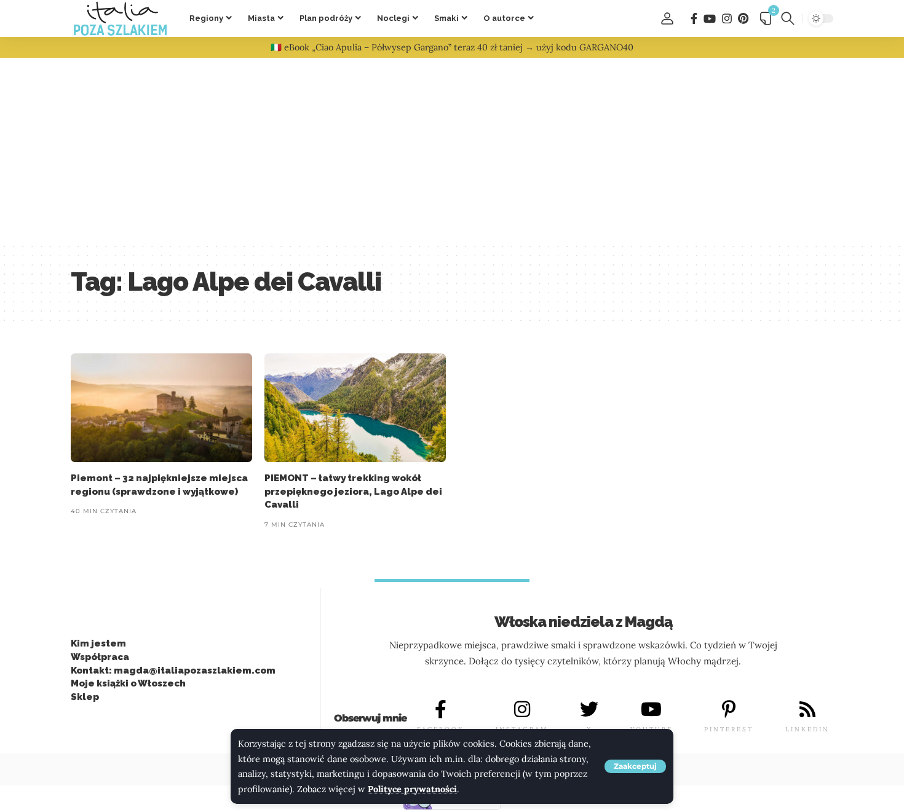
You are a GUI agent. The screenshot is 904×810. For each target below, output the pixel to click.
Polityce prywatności (412, 789)
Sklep (85, 696)
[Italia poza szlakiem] (120, 18)
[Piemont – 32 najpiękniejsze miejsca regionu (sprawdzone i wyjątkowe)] (161, 407)
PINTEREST (728, 729)
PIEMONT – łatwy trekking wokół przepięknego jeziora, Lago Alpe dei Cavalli (353, 492)
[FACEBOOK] (440, 709)
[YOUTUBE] (651, 709)
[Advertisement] (452, 150)
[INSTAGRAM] (522, 709)
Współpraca (100, 657)
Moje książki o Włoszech (128, 683)
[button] (635, 766)
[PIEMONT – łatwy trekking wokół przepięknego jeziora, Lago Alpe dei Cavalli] (355, 407)
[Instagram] (727, 18)
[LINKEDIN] (807, 709)
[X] (589, 709)
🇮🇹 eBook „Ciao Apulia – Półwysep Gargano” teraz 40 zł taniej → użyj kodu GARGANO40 (452, 47)
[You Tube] (709, 18)
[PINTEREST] (729, 709)
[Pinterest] (743, 18)
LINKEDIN (807, 729)
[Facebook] (694, 18)
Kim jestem (98, 643)
